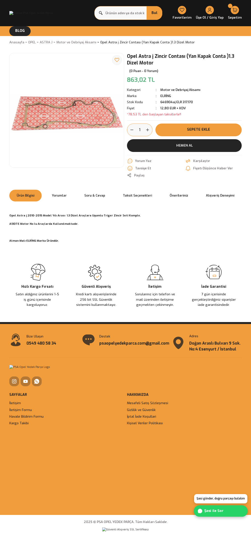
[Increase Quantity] (149, 130)
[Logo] (31, 13)
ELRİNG (165, 96)
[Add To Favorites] (117, 60)
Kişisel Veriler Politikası (145, 423)
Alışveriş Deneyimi (220, 195)
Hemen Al (184, 145)
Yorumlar (59, 195)
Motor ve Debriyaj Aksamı (180, 90)
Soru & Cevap (94, 195)
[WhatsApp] (37, 381)
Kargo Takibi (19, 423)
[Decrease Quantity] (130, 130)
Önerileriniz (179, 195)
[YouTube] (25, 381)
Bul (154, 13)
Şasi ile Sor (213, 510)
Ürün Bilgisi (25, 195)
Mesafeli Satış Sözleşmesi (147, 403)
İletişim (15, 403)
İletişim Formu (20, 410)
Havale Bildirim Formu (26, 416)
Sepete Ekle (198, 129)
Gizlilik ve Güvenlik (141, 410)
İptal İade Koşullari (141, 416)
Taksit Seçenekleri (137, 195)
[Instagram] (14, 381)
